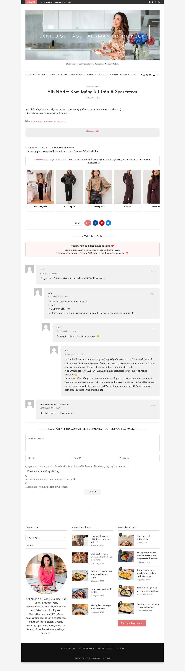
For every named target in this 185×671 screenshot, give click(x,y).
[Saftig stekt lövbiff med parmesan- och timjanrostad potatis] (126, 556)
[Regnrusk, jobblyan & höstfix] (80, 593)
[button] (39, 2)
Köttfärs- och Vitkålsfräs (143, 537)
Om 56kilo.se (103, 75)
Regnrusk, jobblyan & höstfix (101, 590)
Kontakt (114, 75)
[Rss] (159, 2)
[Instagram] (152, 2)
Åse (50, 293)
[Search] (158, 75)
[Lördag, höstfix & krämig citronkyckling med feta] (80, 557)
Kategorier (42, 75)
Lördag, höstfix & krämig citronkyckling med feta (101, 557)
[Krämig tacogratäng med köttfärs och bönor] (80, 575)
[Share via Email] (108, 223)
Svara (152, 271)
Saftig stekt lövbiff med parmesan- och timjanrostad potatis (147, 556)
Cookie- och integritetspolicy (82, 75)
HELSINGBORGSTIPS (128, 75)
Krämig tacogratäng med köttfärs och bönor (101, 574)
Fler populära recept (132, 623)
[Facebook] (149, 2)
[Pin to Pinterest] (102, 223)
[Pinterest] (155, 2)
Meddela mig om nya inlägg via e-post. (46, 486)
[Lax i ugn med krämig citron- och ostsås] (126, 608)
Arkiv (53, 75)
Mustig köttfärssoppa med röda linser (62, 2)
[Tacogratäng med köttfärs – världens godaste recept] (126, 574)
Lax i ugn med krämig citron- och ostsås (148, 605)
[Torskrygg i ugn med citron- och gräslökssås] (126, 591)
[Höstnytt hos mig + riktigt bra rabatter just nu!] (80, 540)
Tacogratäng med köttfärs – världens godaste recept (146, 573)
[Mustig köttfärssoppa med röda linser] (80, 609)
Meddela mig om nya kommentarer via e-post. (50, 479)
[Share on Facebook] (95, 223)
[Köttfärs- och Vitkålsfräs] (126, 540)
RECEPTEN (29, 75)
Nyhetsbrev (62, 75)
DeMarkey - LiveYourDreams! (54, 404)
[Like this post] (89, 223)
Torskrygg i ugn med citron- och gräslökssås (148, 589)
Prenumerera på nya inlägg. (44, 471)
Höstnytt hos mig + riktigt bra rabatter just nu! (100, 539)
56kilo (47, 598)
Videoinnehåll (93, 131)
